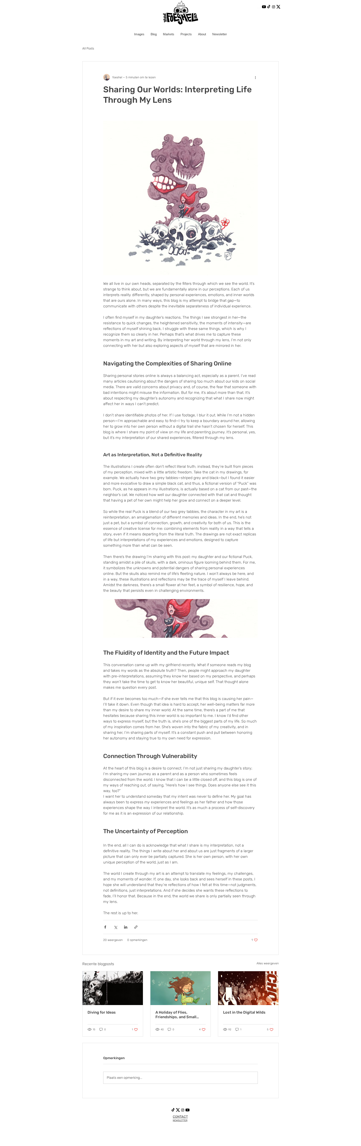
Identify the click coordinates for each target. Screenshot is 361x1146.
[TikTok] (269, 7)
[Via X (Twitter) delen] (115, 927)
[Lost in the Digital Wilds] (248, 988)
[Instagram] (274, 7)
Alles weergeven (268, 963)
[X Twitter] (278, 7)
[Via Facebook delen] (105, 927)
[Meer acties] (255, 77)
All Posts (88, 48)
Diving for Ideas (102, 1012)
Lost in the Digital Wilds (244, 1012)
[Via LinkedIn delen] (126, 927)
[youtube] (264, 7)
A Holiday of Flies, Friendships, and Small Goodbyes (175, 1014)
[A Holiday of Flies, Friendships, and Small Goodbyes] (180, 988)
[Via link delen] (136, 927)
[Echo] (259, 7)
